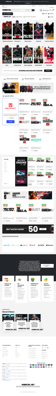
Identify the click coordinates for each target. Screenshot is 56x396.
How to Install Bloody (32, 353)
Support (16, 353)
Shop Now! (28, 3)
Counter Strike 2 (12, 369)
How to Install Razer (32, 350)
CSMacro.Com (44, 352)
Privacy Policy (17, 354)
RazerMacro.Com (45, 356)
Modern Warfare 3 (9, 363)
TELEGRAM (51, 13)
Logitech (11, 113)
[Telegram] (53, 7)
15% (13, 84)
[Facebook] (49, 7)
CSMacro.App (44, 354)
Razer (14, 113)
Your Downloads (5, 351)
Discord (45, 13)
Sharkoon (16, 113)
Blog (16, 351)
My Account (42, 5)
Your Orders (4, 349)
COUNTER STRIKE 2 (11, 90)
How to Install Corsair (32, 352)
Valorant (15, 363)
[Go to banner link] (7, 30)
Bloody (6, 113)
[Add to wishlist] (28, 110)
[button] (2, 209)
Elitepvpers (44, 357)
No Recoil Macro (19, 16)
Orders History (4, 353)
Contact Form (18, 386)
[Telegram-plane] (45, 348)
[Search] (33, 10)
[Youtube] (51, 7)
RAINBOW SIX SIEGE (19, 197)
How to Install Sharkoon (33, 357)
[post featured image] (8, 318)
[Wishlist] (50, 10)
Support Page (25, 386)
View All (7, 364)
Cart (48, 5)
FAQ (16, 349)
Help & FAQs (4, 347)
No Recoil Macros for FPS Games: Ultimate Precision (8, 324)
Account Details (5, 354)
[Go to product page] (10, 106)
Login (3, 356)
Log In (52, 5)
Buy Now (10, 121)
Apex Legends (20, 363)
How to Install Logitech (32, 348)
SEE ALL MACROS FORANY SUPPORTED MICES (41, 88)
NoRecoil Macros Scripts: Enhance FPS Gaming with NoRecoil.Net (34, 324)
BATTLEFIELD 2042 (42, 193)
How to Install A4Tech (32, 355)
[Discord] (43, 348)
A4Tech (4, 113)
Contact (16, 356)
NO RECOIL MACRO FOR (13, 88)
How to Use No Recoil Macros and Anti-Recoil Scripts (21, 324)
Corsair (9, 113)
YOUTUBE (51, 17)
